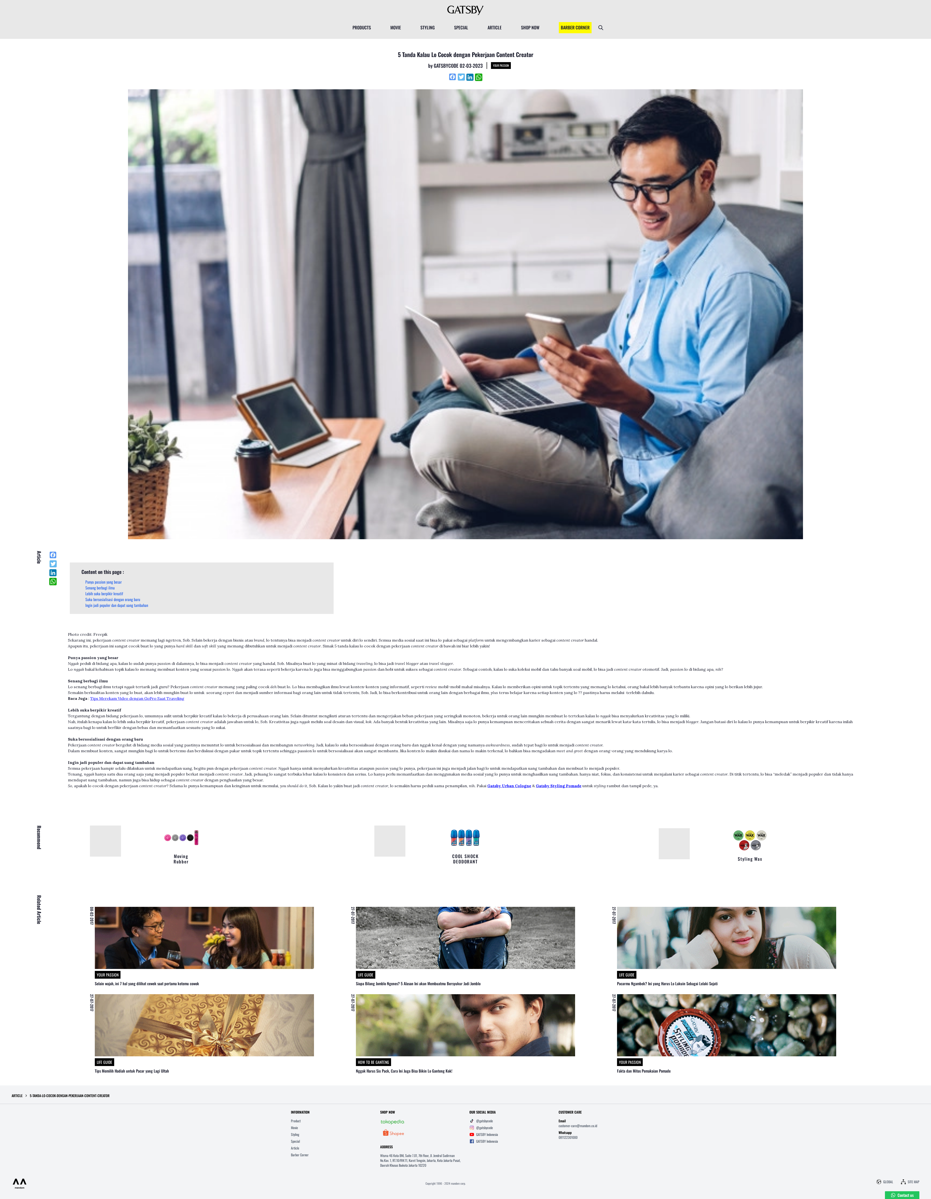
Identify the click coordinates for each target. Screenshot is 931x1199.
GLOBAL (888, 1181)
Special (295, 1141)
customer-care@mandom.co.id (578, 1125)
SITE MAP (913, 1181)
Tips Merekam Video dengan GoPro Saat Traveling (137, 698)
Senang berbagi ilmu (100, 588)
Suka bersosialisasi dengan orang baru (112, 599)
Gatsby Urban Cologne (509, 785)
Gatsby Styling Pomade (558, 785)
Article (295, 1147)
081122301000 (568, 1137)
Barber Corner (300, 1154)
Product (296, 1120)
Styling (295, 1134)
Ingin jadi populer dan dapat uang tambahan (116, 605)
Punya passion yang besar (103, 582)
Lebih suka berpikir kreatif (104, 593)
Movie (294, 1127)
